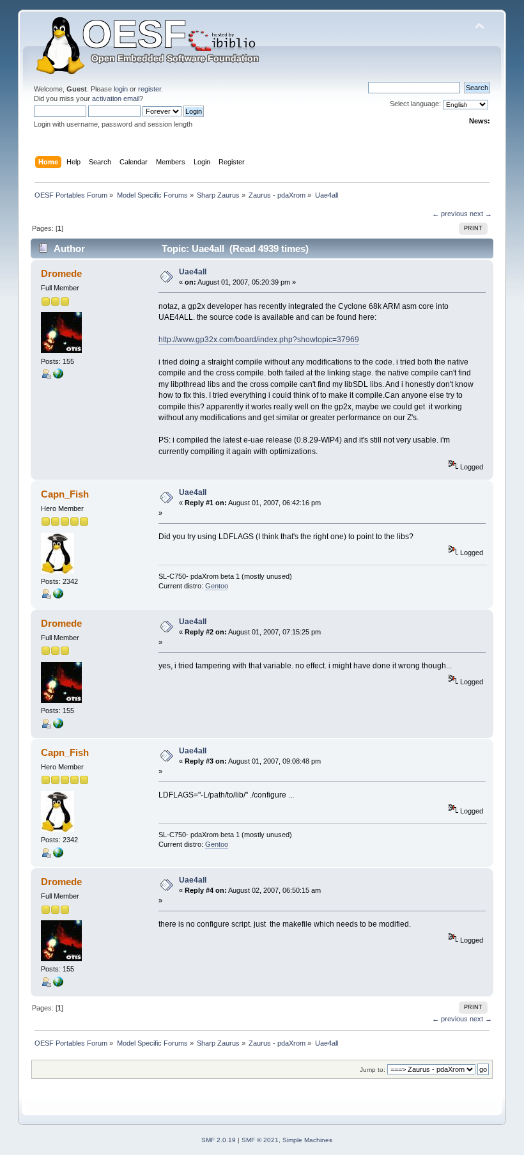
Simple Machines (307, 1139)
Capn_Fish (65, 494)
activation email (115, 98)
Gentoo (216, 586)
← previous (450, 213)
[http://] (58, 376)
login (121, 89)
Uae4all (192, 271)
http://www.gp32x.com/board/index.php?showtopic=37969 (258, 339)
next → (481, 213)
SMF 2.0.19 (218, 1139)
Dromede (61, 273)
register (149, 89)
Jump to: (372, 1069)
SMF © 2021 (260, 1139)
